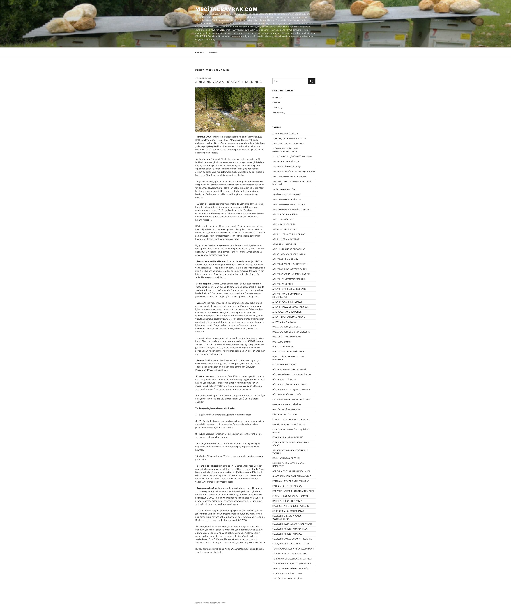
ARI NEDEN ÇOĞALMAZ (283, 219)
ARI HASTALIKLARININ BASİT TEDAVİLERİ (291, 209)
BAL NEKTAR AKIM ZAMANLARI (286, 337)
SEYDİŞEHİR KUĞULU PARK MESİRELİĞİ (290, 529)
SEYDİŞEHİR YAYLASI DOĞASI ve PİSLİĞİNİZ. (292, 539)
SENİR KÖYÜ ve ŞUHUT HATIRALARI (288, 511)
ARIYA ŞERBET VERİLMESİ (284, 322)
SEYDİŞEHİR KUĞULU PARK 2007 (287, 534)
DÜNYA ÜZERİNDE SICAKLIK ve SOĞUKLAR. (292, 374)
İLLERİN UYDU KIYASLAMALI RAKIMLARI (290, 419)
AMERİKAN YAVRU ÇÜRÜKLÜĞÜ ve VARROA (292, 156)
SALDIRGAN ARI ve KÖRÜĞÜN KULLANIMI (291, 506)
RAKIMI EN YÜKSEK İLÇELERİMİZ (287, 501)
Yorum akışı (277, 107)
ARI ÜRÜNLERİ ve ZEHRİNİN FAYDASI (289, 234)
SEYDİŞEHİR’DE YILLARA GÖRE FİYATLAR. (291, 544)
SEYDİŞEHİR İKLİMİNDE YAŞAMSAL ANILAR (292, 524)
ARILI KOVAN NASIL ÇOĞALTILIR (287, 312)
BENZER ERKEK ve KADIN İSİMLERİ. (288, 351)
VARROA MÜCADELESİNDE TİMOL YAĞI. (290, 568)
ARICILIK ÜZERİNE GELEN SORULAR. (289, 249)
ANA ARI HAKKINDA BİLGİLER (285, 161)
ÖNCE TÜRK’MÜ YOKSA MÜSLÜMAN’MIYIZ (291, 476)
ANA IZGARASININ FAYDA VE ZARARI (289, 176)
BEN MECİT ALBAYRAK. (283, 347)
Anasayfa (199, 52)
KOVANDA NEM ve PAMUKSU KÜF (287, 437)
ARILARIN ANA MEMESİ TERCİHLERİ (288, 279)
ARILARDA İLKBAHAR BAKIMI (285, 259)
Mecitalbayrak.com (226, 9)
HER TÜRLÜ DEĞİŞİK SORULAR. (286, 409)
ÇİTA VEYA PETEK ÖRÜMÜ (284, 365)
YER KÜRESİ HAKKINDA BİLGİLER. (287, 578)
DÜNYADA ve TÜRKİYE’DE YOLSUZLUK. (289, 384)
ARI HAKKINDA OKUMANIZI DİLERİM (288, 204)
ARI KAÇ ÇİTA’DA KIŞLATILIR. (285, 214)
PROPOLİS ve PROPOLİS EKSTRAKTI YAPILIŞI (293, 491)
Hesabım (198, 603)
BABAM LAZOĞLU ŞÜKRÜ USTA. (286, 327)
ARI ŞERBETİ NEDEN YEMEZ (285, 229)
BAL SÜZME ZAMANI (281, 342)
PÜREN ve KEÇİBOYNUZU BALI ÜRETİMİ (290, 496)
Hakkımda (213, 52)
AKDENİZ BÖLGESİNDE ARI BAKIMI (288, 144)
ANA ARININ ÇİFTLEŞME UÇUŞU (286, 166)
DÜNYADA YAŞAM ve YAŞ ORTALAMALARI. (291, 389)
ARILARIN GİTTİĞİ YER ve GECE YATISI (289, 289)
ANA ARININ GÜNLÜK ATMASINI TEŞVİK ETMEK (294, 171)
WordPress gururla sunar (214, 603)
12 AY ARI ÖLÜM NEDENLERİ (285, 134)
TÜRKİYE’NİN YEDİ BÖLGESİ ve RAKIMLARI (291, 564)
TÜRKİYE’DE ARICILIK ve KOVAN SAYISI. (290, 554)
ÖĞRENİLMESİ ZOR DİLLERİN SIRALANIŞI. (291, 471)
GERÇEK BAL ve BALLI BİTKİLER (286, 404)
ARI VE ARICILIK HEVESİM (284, 244)
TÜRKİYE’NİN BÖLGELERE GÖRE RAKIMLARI (292, 559)
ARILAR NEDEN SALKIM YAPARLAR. (288, 317)
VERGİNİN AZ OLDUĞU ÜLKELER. (287, 574)
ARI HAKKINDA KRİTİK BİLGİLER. (287, 199)
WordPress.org (278, 112)
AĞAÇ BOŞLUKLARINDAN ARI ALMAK (289, 139)
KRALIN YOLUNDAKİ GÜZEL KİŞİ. (286, 458)
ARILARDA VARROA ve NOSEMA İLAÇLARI (291, 274)
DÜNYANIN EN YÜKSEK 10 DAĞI (286, 394)
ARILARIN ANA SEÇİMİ (282, 284)
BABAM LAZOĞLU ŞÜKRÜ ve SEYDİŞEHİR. (291, 332)
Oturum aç (277, 97)
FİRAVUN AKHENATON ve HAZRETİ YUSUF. (291, 399)
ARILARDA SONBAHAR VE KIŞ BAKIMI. (289, 269)
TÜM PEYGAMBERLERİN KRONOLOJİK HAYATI (293, 549)
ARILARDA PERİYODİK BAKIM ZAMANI (289, 264)
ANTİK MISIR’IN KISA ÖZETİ (284, 189)
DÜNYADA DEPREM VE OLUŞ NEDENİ (289, 369)
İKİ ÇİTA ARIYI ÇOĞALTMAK (284, 414)
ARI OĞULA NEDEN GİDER (284, 224)
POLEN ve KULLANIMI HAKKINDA (287, 486)
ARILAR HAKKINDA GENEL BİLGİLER (288, 254)
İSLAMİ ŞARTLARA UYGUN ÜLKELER (288, 424)
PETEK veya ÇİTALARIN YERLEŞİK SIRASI (291, 481)
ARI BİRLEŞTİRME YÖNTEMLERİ (286, 194)
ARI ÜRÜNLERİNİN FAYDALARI (286, 239)
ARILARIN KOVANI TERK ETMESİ (287, 302)
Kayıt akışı (276, 102)
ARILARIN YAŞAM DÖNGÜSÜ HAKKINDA (228, 82)
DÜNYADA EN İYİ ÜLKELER (284, 379)
